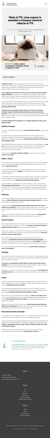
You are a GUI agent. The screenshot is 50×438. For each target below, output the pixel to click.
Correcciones (25, 395)
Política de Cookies (33, 428)
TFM (25, 391)
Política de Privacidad (23, 428)
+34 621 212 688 (7, 375)
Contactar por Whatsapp (9, 377)
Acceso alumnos (25, 413)
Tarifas (25, 411)
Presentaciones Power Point (25, 399)
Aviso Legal (15, 428)
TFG (25, 389)
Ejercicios (25, 393)
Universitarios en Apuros (39, 425)
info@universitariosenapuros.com (12, 379)
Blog (25, 409)
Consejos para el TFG (11, 29)
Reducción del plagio (25, 397)
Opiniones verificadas (25, 415)
